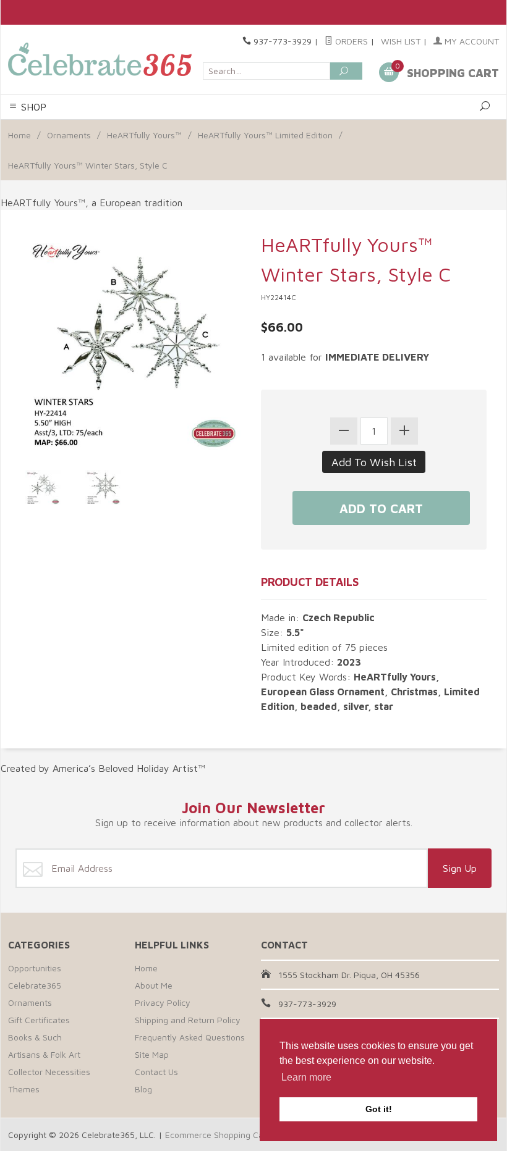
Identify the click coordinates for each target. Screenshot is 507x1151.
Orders (350, 41)
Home (19, 135)
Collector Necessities (49, 1071)
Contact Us (156, 1071)
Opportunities (34, 968)
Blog (143, 1089)
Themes (24, 1089)
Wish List (400, 41)
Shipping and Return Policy (188, 1020)
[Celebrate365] (102, 59)
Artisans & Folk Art (44, 1054)
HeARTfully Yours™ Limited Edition (265, 135)
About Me (154, 985)
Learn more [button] (306, 1077)
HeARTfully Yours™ (144, 135)
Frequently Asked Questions (190, 1037)
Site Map (152, 1054)
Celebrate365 (34, 985)
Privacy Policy (162, 1002)
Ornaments (69, 135)
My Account (470, 41)
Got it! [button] (378, 1109)
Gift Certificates (39, 1020)
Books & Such (35, 1037)
